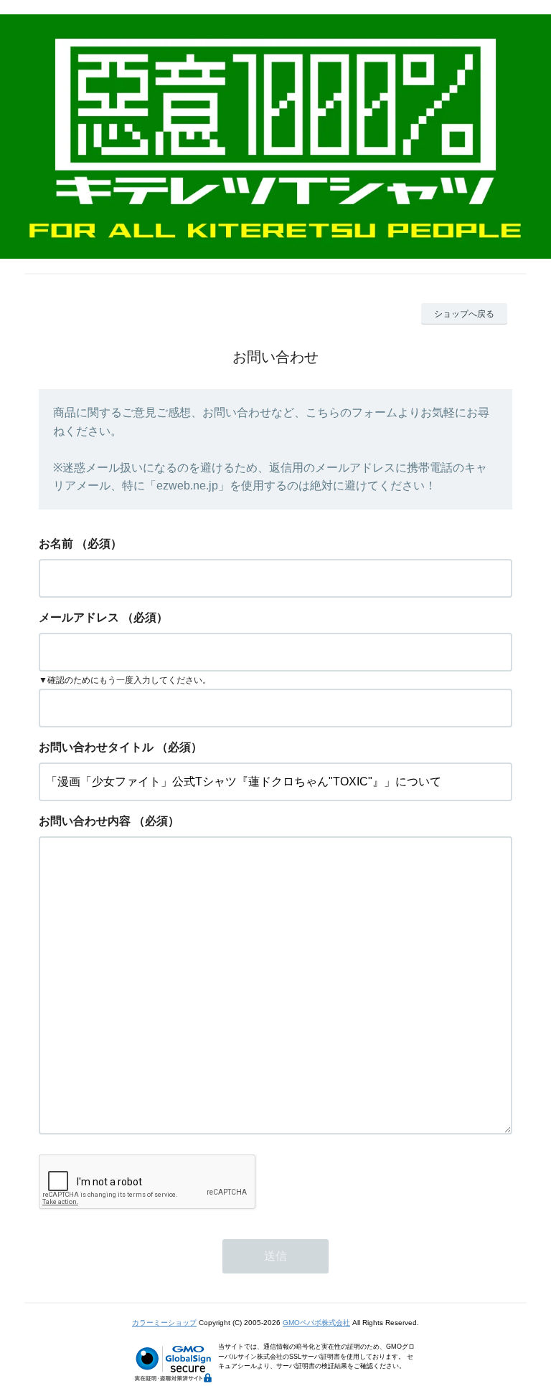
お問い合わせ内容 (85, 821)
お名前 (56, 543)
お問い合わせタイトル (96, 747)
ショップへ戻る (464, 314)
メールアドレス (79, 617)
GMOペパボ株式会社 (316, 1323)
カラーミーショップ (164, 1323)
